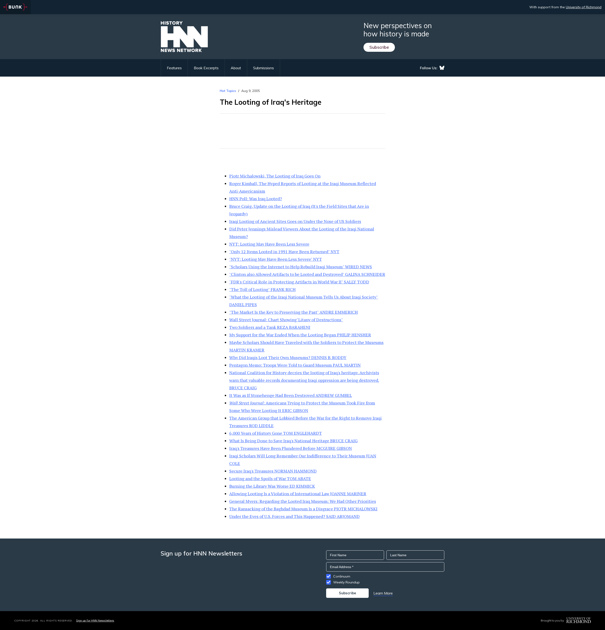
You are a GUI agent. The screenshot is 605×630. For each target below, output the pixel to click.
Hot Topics (228, 91)
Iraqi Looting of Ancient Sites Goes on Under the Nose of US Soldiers (295, 221)
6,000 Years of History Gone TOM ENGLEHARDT (275, 433)
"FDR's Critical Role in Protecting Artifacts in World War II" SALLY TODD (299, 282)
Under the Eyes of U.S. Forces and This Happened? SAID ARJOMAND (294, 516)
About (236, 67)
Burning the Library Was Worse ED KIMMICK (272, 486)
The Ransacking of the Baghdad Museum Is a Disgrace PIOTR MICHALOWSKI (303, 509)
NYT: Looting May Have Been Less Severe (269, 244)
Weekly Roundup (346, 582)
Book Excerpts (206, 67)
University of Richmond (583, 7)
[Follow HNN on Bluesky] (442, 67)
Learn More (383, 593)
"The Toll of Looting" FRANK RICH (262, 289)
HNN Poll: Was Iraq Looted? (255, 198)
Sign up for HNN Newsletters (95, 620)
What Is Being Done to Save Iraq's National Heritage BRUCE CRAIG (293, 440)
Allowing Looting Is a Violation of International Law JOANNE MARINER (297, 493)
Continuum (341, 576)
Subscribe (379, 47)
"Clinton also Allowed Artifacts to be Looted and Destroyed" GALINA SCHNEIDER (307, 274)
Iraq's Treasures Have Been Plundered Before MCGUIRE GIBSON (290, 448)
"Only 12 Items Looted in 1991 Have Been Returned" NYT (284, 251)
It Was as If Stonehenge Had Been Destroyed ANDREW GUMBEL (290, 395)
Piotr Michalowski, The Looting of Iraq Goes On (274, 176)
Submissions (263, 67)
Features (174, 67)
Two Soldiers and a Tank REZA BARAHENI (269, 327)
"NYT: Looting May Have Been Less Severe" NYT (275, 259)
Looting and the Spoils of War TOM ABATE (270, 478)
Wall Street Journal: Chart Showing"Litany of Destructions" (286, 319)
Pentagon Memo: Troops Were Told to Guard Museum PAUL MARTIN (295, 365)
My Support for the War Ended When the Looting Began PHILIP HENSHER (300, 335)
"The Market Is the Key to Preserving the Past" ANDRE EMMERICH (293, 312)
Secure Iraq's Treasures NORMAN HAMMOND (273, 471)
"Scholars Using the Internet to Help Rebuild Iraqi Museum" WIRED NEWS (300, 266)
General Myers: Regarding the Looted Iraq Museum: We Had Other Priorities (302, 501)
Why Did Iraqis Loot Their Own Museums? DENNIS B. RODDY (287, 357)
